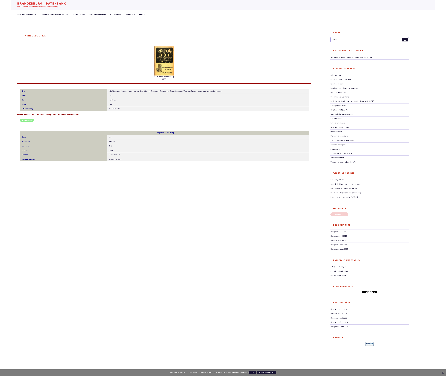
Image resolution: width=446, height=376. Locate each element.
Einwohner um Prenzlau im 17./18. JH (344, 197)
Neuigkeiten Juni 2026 (338, 236)
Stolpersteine (335, 149)
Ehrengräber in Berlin (338, 106)
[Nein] (443, 373)
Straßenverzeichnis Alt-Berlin (341, 153)
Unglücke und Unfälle (338, 275)
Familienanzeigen (336, 84)
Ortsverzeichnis (79, 14)
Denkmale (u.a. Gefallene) (339, 97)
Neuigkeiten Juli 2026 (338, 232)
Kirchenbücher (116, 14)
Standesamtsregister (97, 14)
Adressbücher (335, 75)
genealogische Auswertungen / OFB (54, 14)
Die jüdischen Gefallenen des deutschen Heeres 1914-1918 (352, 101)
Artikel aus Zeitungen (338, 267)
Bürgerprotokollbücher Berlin (341, 79)
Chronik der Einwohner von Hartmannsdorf (346, 184)
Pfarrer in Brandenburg (339, 136)
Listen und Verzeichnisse (26, 14)
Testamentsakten (337, 158)
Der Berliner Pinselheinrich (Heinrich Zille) (345, 193)
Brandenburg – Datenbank (41, 3)
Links (141, 14)
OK (253, 372)
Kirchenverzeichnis (337, 123)
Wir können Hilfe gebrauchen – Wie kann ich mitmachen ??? (352, 57)
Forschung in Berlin (337, 180)
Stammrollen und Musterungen (342, 140)
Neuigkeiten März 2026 (339, 249)
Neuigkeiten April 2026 (339, 245)
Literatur (129, 14)
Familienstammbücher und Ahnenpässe (345, 88)
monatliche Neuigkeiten (339, 271)
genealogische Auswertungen (341, 114)
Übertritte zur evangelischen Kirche (343, 188)
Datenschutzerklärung (266, 372)
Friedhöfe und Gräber (338, 92)
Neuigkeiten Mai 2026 (338, 240)
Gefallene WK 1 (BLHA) (339, 110)
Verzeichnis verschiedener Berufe (343, 162)
